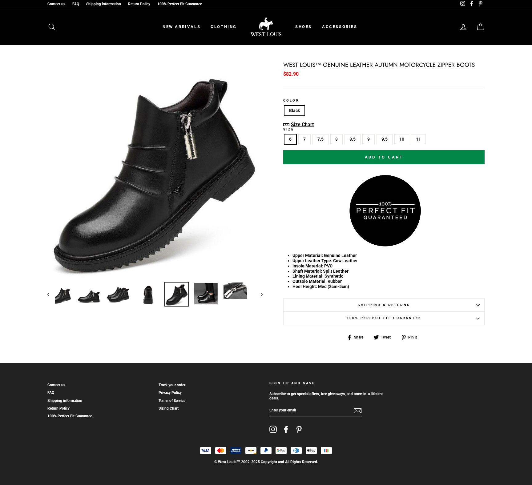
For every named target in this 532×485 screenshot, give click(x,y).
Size (288, 129)
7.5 (320, 139)
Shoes (303, 26)
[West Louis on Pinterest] (299, 429)
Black (294, 110)
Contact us (56, 4)
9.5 (384, 139)
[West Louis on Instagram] (273, 429)
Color (291, 100)
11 (418, 139)
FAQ (75, 4)
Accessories (339, 26)
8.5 (352, 139)
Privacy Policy (170, 393)
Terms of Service (172, 401)
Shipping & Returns (384, 305)
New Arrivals (181, 26)
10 (401, 139)
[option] (155, 169)
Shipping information (103, 4)
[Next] (259, 294)
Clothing (224, 26)
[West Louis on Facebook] (286, 429)
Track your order (172, 385)
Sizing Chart (169, 408)
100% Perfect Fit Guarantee (179, 4)
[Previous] (51, 294)
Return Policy (139, 4)
